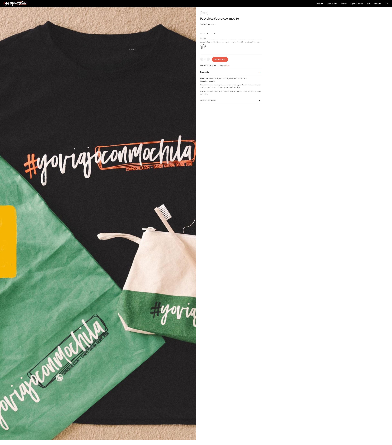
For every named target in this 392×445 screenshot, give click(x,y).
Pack (227, 66)
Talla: (202, 34)
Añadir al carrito (219, 59)
